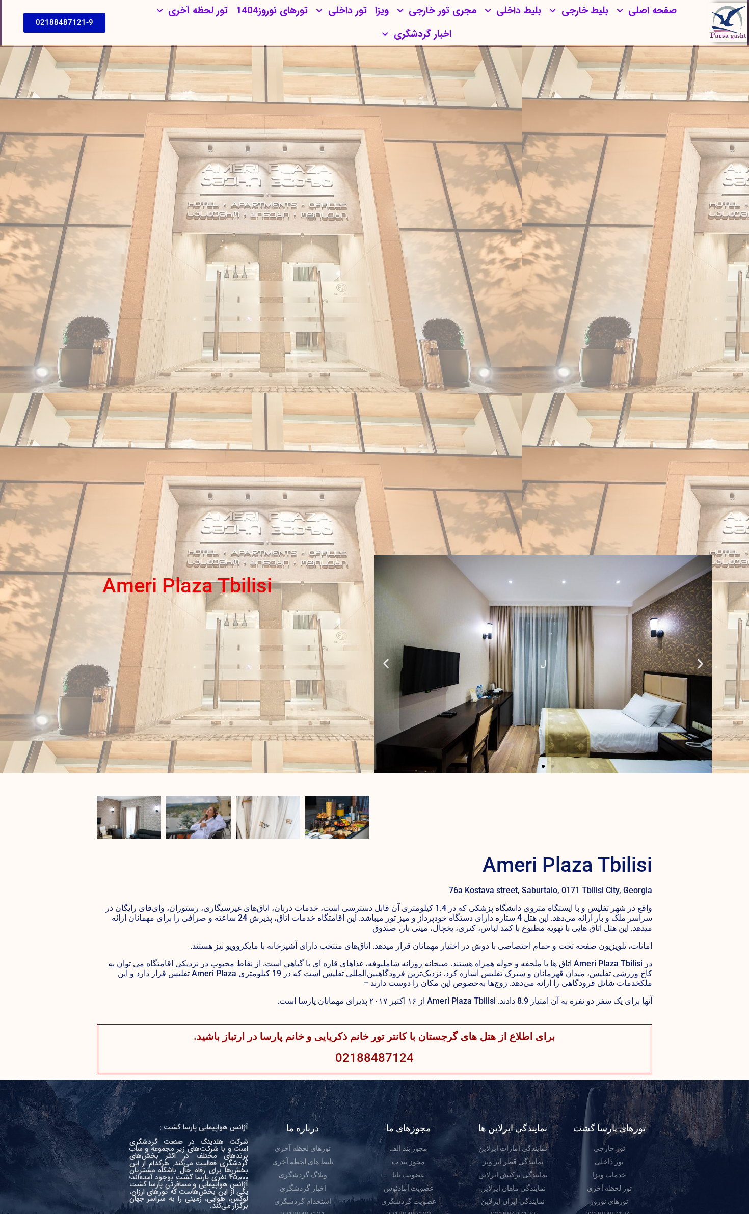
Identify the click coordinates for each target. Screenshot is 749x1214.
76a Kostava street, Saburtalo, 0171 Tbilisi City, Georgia (550, 890)
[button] (700, 664)
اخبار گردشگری (422, 34)
